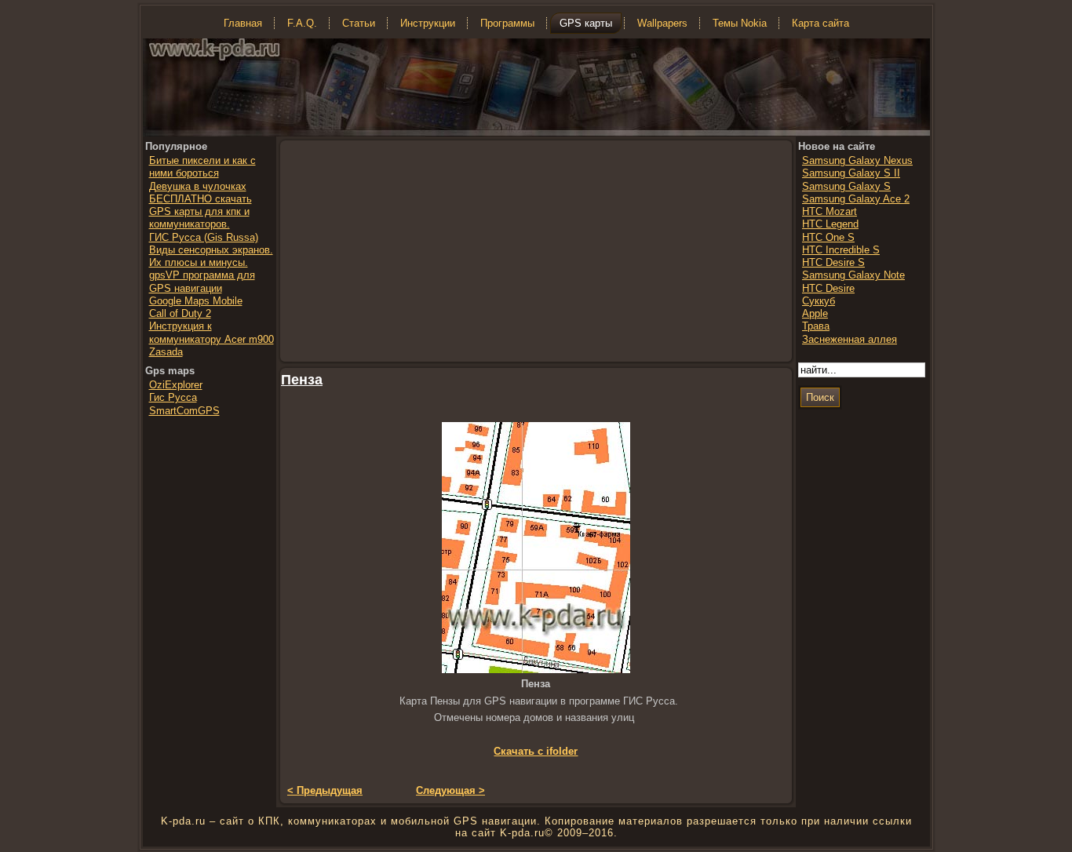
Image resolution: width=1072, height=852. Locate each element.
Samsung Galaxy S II (851, 173)
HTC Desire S (833, 262)
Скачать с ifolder (536, 751)
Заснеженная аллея (849, 339)
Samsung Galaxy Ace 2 (856, 199)
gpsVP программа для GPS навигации (202, 281)
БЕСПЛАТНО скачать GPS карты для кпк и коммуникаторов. (200, 212)
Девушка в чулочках (197, 186)
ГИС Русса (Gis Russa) (203, 237)
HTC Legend (830, 224)
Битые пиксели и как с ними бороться (202, 167)
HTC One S (828, 237)
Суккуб (818, 301)
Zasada (166, 352)
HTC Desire (828, 288)
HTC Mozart (829, 211)
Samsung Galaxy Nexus (857, 160)
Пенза (302, 380)
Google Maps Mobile (195, 301)
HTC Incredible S (841, 250)
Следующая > (450, 790)
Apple (815, 313)
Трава (816, 326)
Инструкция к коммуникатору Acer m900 (211, 332)
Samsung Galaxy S (846, 186)
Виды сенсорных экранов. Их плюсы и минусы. (211, 256)
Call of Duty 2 (180, 313)
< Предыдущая (325, 790)
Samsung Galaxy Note (853, 275)
